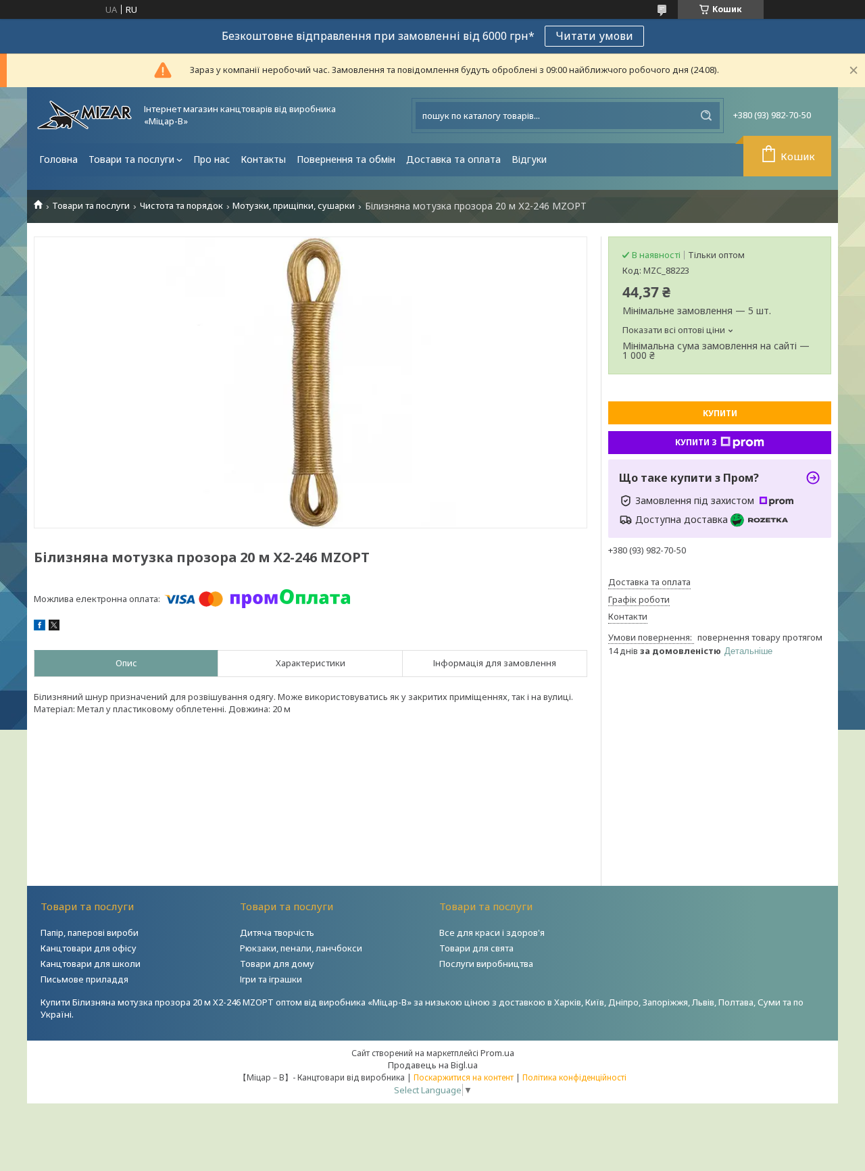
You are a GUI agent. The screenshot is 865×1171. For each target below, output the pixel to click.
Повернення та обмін (346, 159)
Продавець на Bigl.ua (433, 1065)
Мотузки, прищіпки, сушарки (293, 205)
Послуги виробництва (486, 963)
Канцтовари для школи (91, 963)
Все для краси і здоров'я (492, 932)
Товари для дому (277, 963)
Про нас (211, 159)
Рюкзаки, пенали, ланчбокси (301, 948)
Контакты (263, 159)
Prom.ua (497, 1053)
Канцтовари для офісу (89, 948)
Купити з (696, 442)
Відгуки (529, 159)
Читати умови (594, 35)
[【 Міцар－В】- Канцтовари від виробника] (84, 115)
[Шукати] (706, 115)
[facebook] (39, 627)
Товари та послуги (131, 159)
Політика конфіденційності (574, 1077)
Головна (58, 159)
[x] (54, 627)
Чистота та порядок (181, 205)
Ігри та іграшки (271, 979)
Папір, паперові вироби (90, 932)
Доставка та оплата (453, 159)
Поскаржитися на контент (464, 1077)
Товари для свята (476, 948)
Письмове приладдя (84, 979)
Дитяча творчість (277, 932)
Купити (720, 413)
